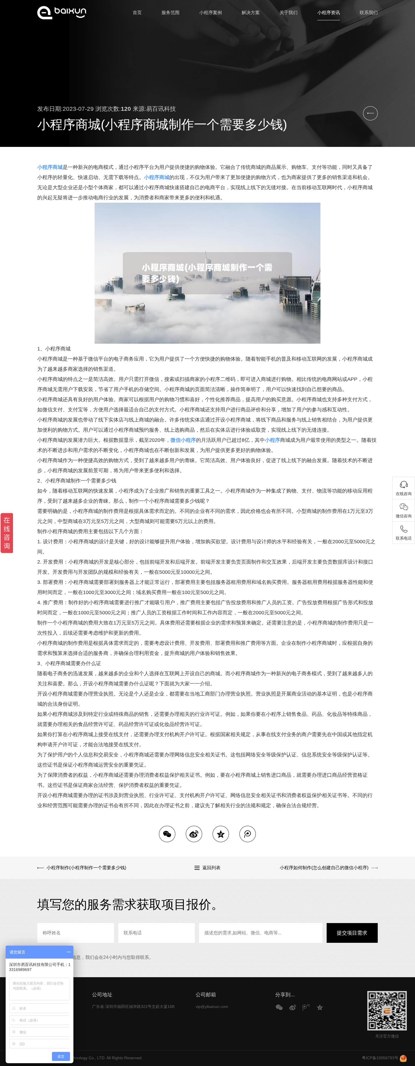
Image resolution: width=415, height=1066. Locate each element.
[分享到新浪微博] (194, 834)
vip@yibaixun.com (212, 1006)
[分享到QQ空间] (221, 834)
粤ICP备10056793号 (380, 1058)
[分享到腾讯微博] (247, 834)
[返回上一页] (370, 113)
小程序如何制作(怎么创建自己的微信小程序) (324, 867)
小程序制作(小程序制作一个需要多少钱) (86, 867)
